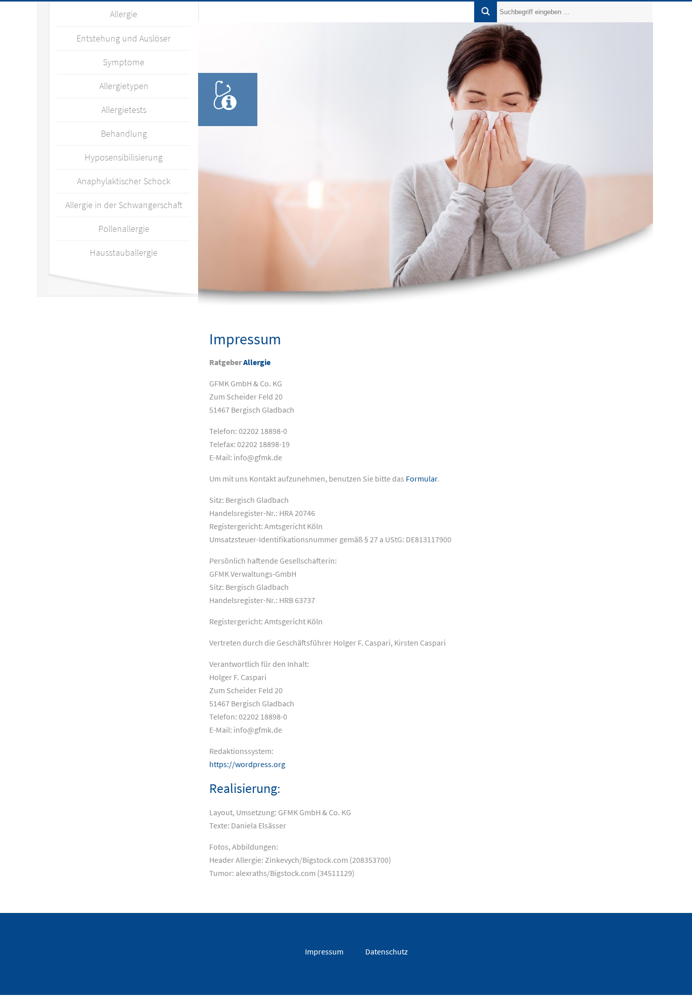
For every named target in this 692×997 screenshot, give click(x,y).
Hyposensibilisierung (124, 157)
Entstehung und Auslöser (123, 38)
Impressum (324, 951)
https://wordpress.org (247, 764)
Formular (421, 478)
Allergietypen (123, 86)
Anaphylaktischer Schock (123, 181)
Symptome (123, 62)
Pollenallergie (123, 228)
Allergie (123, 14)
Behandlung (124, 133)
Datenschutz (386, 951)
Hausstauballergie (124, 252)
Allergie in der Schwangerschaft (123, 205)
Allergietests (123, 109)
